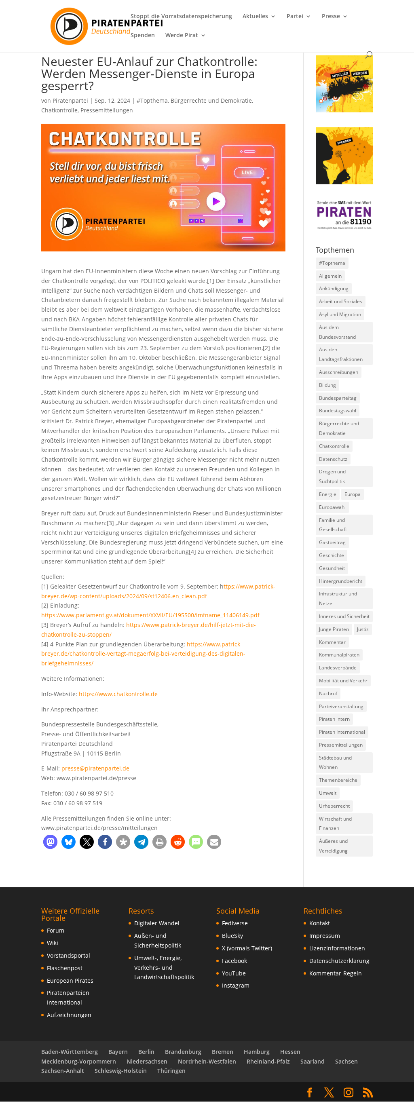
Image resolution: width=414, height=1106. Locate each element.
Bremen (222, 1051)
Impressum (324, 935)
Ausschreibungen (338, 372)
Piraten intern (334, 719)
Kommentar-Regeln (335, 973)
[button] (50, 842)
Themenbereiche (338, 780)
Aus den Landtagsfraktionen (341, 354)
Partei (295, 16)
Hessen (290, 1051)
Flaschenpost (64, 968)
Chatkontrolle (59, 110)
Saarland (312, 1061)
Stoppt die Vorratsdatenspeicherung (181, 16)
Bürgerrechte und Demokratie (211, 100)
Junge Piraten (334, 629)
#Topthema (152, 100)
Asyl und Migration (340, 314)
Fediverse (235, 923)
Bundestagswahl (337, 410)
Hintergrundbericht (340, 581)
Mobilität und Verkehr (343, 680)
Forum (55, 930)
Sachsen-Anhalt (62, 1070)
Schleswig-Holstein (121, 1070)
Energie (327, 494)
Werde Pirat (181, 35)
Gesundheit (332, 568)
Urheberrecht (334, 805)
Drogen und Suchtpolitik (332, 476)
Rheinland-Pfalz (268, 1061)
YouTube (234, 973)
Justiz (363, 629)
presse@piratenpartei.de (95, 768)
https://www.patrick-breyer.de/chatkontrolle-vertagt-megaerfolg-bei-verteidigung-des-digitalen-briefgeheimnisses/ (143, 653)
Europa (352, 494)
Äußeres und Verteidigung (333, 846)
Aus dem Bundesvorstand (337, 332)
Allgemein (330, 275)
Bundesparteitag (338, 398)
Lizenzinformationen (337, 948)
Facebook (234, 961)
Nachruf (328, 693)
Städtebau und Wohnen (335, 762)
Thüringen (171, 1070)
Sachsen (346, 1061)
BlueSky (232, 935)
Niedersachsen (147, 1061)
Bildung (327, 385)
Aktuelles (255, 16)
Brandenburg (183, 1051)
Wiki (52, 943)
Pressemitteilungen (106, 110)
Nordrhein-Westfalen (207, 1061)
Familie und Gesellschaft (333, 525)
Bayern (118, 1051)
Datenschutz (333, 459)
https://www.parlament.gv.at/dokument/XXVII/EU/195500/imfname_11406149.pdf (150, 615)
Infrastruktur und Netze (338, 598)
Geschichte (331, 555)
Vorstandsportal (68, 955)
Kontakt (319, 923)
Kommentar (332, 642)
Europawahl (332, 507)
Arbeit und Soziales (340, 301)
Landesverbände (338, 667)
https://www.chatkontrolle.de (118, 694)
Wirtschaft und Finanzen (335, 823)
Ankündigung (334, 288)
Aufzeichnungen (69, 1015)
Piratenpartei (70, 100)
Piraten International (342, 731)
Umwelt (327, 792)
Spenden (143, 35)
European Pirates (70, 980)
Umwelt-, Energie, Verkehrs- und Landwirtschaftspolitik (164, 967)
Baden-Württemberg (69, 1051)
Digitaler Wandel (157, 923)
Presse (331, 16)
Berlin (146, 1051)
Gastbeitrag (332, 542)
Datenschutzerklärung (339, 961)
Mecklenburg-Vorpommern (78, 1061)
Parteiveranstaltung (341, 706)
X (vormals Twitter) (247, 948)
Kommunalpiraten (339, 654)
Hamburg (257, 1051)
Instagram (235, 985)
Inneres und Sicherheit (344, 616)
